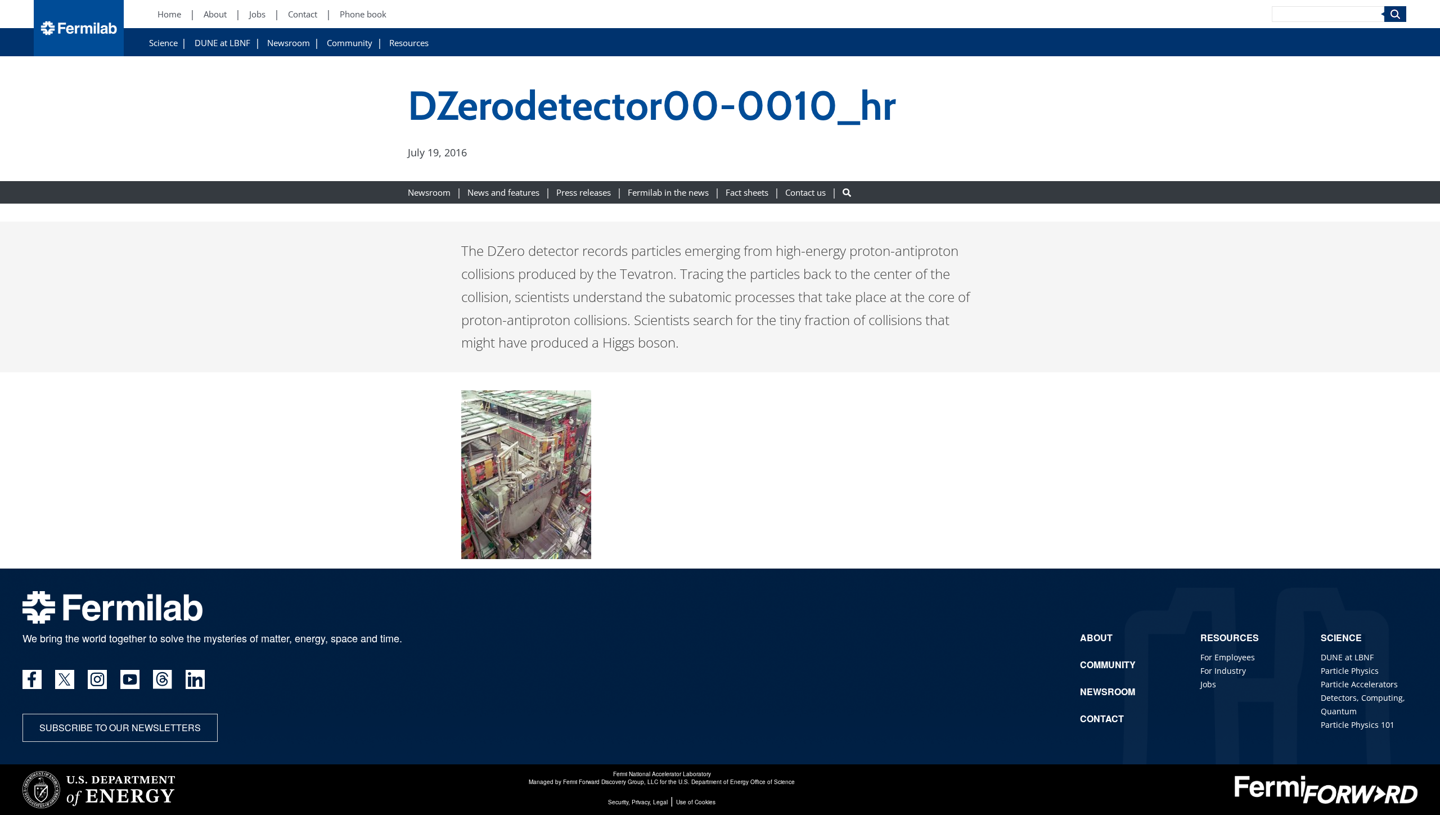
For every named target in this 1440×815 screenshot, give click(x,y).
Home (169, 14)
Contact (302, 14)
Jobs (257, 14)
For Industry (1223, 670)
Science (163, 43)
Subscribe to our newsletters (120, 727)
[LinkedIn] (195, 679)
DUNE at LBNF (222, 43)
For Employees (1227, 657)
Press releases (583, 192)
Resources (409, 43)
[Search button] (847, 192)
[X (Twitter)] (64, 679)
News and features (503, 192)
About (215, 14)
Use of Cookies (696, 802)
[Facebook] (32, 679)
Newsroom (288, 43)
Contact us (805, 192)
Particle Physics (1350, 670)
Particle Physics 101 (1357, 724)
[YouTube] (130, 679)
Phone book (363, 14)
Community (349, 43)
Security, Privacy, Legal (638, 802)
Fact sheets (747, 192)
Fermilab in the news (668, 192)
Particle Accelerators (1359, 684)
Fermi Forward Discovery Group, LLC (610, 782)
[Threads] (162, 679)
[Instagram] (97, 679)
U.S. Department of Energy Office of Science (736, 782)
